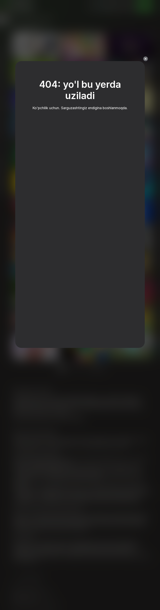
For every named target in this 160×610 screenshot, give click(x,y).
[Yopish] (145, 58)
